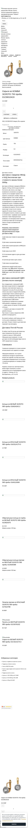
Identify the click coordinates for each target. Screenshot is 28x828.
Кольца (3, 736)
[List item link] (14, 387)
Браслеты (3, 741)
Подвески (3, 739)
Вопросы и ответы (5, 697)
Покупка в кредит (5, 695)
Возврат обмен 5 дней (6, 692)
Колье (2, 746)
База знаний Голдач (6, 700)
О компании (4, 717)
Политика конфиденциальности (9, 730)
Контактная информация (7, 720)
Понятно (14, 824)
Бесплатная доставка (6, 690)
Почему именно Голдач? (7, 714)
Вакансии (3, 725)
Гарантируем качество (6, 687)
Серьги (3, 744)
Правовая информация (7, 727)
